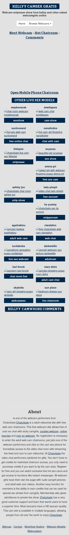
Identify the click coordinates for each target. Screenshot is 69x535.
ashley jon (18, 187)
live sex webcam (18, 259)
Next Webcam (20, 33)
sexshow (18, 120)
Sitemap (6, 526)
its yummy (50, 204)
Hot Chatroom (46, 33)
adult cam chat (50, 280)
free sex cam (50, 179)
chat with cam (50, 141)
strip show (18, 200)
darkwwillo (50, 246)
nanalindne (50, 128)
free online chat (18, 141)
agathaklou (18, 225)
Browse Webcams (39, 23)
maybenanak (18, 107)
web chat (50, 238)
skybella (19, 287)
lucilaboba (18, 246)
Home (22, 23)
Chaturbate (22, 422)
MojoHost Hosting (34, 526)
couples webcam (49, 431)
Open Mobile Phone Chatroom (34, 93)
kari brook (19, 266)
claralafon (50, 225)
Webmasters (34, 531)
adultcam (50, 259)
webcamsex (19, 300)
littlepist (19, 149)
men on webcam (25, 435)
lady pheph (50, 187)
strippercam (50, 217)
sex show (50, 158)
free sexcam (50, 196)
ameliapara (50, 107)
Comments (35, 37)
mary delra (50, 266)
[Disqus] (34, 358)
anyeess (50, 149)
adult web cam (18, 238)
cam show (50, 120)
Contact (18, 526)
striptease (19, 162)
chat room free (18, 276)
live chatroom (50, 300)
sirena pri (50, 166)
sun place (50, 287)
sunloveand (19, 128)
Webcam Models (56, 526)
